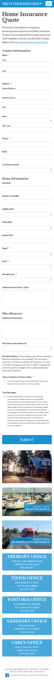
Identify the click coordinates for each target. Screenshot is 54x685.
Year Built (6, 183)
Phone (6, 138)
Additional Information (12, 318)
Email (4, 151)
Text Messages (9, 392)
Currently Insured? (10, 164)
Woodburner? (9, 274)
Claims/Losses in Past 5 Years (15, 287)
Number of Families (10, 196)
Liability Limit (8, 209)
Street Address (8, 88)
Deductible (7, 222)
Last (4, 71)
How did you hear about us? (14, 343)
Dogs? (6, 248)
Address (7, 83)
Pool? (6, 261)
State (4, 116)
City (4, 107)
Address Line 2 (8, 98)
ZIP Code (6, 126)
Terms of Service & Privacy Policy (18, 377)
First (4, 60)
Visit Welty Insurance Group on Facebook (29, 675)
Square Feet (7, 235)
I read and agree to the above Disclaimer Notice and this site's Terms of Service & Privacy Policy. (27, 382)
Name (6, 55)
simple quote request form (33, 42)
